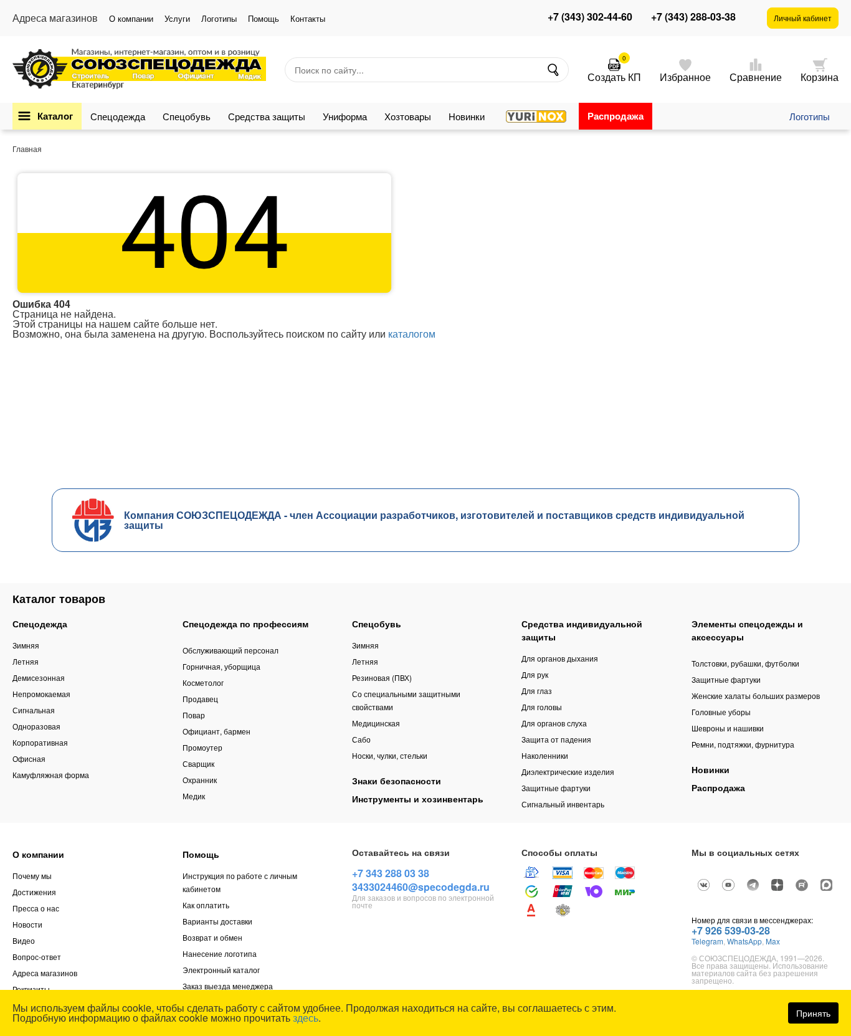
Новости (27, 924)
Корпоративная (40, 742)
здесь (305, 1017)
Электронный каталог (221, 969)
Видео (23, 940)
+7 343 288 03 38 (390, 873)
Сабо (361, 739)
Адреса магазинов (44, 972)
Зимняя (25, 645)
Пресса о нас (35, 908)
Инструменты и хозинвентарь (417, 798)
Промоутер (202, 747)
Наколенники (544, 755)
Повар (194, 715)
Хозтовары (407, 116)
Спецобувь (187, 116)
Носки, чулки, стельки (389, 755)
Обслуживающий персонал (230, 650)
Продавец (200, 698)
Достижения (34, 891)
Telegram (707, 941)
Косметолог (203, 682)
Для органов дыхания (559, 658)
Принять (813, 1013)
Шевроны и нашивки (728, 728)
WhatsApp (744, 941)
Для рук (534, 674)
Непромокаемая (41, 693)
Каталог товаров (58, 599)
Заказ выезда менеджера (228, 986)
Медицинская (376, 723)
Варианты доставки (217, 921)
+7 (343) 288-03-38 (693, 17)
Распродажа (615, 116)
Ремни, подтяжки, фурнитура (743, 744)
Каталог (55, 116)
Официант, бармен (216, 731)
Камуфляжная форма (50, 774)
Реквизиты (31, 989)
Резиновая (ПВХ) (382, 677)
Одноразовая (36, 726)
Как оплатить (206, 905)
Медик (194, 796)
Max (773, 941)
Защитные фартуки (556, 787)
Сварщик (198, 763)
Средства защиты (266, 116)
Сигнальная (33, 710)
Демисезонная (38, 677)
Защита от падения (556, 739)
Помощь (263, 18)
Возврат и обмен (212, 937)
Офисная (28, 758)
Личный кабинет (803, 17)
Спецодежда (117, 116)
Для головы (541, 706)
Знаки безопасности (396, 780)
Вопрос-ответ (36, 956)
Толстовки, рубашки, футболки (745, 663)
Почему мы (32, 875)
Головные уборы (721, 711)
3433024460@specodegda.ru (421, 887)
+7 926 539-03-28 (731, 930)
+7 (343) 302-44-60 (590, 17)
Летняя (25, 661)
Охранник (200, 779)
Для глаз (536, 690)
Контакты (307, 18)
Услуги (177, 18)
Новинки (467, 116)
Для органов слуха (554, 723)
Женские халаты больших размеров (756, 695)
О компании (131, 18)
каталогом (411, 333)
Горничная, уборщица (221, 666)
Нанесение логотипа (220, 953)
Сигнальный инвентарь (562, 804)
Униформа (345, 116)
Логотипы (219, 18)
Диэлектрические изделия (567, 771)
